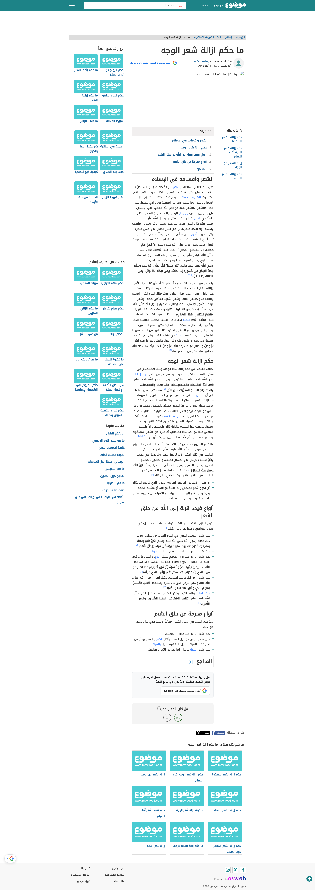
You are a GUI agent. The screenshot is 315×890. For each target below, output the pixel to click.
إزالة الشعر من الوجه (233, 165)
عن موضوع (118, 868)
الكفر (159, 639)
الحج (157, 556)
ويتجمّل (183, 213)
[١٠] (167, 528)
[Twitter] (235, 870)
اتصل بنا (85, 868)
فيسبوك (220, 733)
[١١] (137, 545)
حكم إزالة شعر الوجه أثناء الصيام (233, 152)
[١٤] (199, 603)
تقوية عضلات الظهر (112, 455)
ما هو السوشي (115, 469)
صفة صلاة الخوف (113, 490)
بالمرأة (156, 644)
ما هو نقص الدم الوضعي (108, 440)
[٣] (174, 314)
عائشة (142, 260)
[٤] (165, 389)
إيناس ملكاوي (201, 61)
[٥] (144, 436)
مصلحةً (180, 335)
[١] (191, 275)
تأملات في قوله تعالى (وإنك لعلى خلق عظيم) (100, 499)
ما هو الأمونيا (116, 483)
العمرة (156, 551)
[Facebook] (243, 870)
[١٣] (164, 587)
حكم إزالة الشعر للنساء (232, 176)
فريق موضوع (83, 881)
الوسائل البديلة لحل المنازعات (106, 461)
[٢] (189, 275)
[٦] (141, 436)
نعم (178, 717)
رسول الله (139, 374)
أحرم (194, 234)
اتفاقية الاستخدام (80, 874)
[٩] (152, 475)
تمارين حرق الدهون (112, 476)
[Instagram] (228, 870)
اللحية (186, 320)
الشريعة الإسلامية (189, 197)
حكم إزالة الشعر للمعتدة (232, 139)
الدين (197, 218)
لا (167, 717)
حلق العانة (203, 593)
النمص (200, 395)
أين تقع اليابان (115, 433)
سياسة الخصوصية (114, 874)
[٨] (189, 470)
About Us (118, 881)
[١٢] (141, 571)
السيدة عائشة (173, 416)
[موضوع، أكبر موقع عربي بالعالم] (235, 5)
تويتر (207, 733)
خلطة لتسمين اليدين (112, 447)
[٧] (139, 436)
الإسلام (177, 187)
